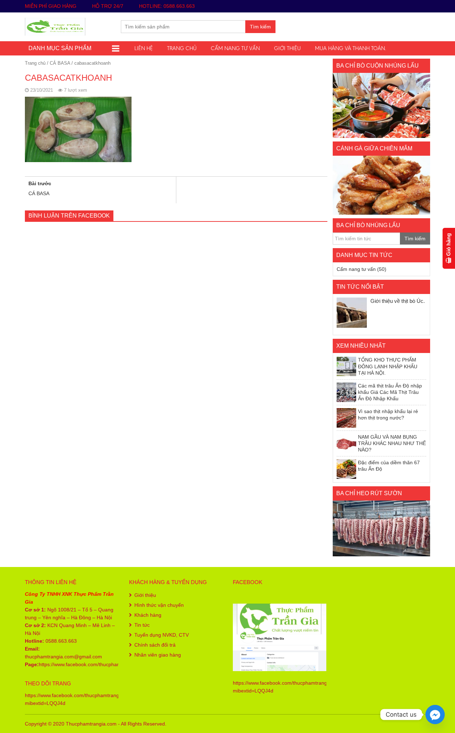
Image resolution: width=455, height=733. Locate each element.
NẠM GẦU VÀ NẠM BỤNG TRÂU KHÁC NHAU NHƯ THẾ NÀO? (392, 443)
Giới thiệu (287, 48)
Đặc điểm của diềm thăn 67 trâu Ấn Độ (389, 466)
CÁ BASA (60, 63)
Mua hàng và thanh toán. (350, 48)
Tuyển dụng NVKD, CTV (161, 635)
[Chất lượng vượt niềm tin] (55, 26)
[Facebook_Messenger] (435, 714)
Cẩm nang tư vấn (235, 48)
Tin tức (142, 625)
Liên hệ (143, 48)
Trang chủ (182, 48)
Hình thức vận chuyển (159, 605)
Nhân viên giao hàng (157, 655)
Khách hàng (147, 615)
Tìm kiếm (260, 27)
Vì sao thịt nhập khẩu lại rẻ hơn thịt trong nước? (388, 414)
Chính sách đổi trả (155, 645)
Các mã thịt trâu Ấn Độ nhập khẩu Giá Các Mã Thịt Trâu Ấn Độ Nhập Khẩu (390, 392)
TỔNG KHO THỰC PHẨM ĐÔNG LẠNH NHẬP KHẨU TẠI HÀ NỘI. (387, 366)
